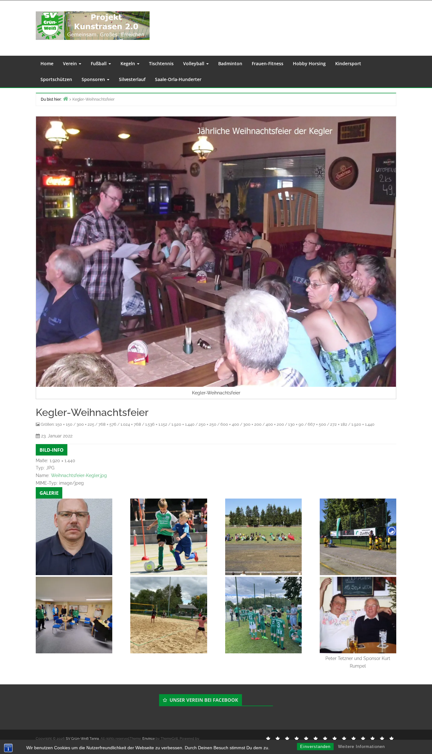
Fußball (99, 63)
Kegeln (128, 63)
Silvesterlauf (132, 79)
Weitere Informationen (361, 746)
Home (46, 63)
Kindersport (348, 63)
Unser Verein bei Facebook (204, 700)
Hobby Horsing (309, 63)
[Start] (65, 98)
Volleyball (194, 63)
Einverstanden (315, 746)
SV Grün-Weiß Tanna (82, 739)
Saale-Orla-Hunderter (178, 79)
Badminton (230, 63)
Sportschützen (56, 79)
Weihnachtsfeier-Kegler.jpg (79, 475)
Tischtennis (161, 63)
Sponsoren (94, 79)
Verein (70, 63)
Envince (148, 739)
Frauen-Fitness (267, 63)
